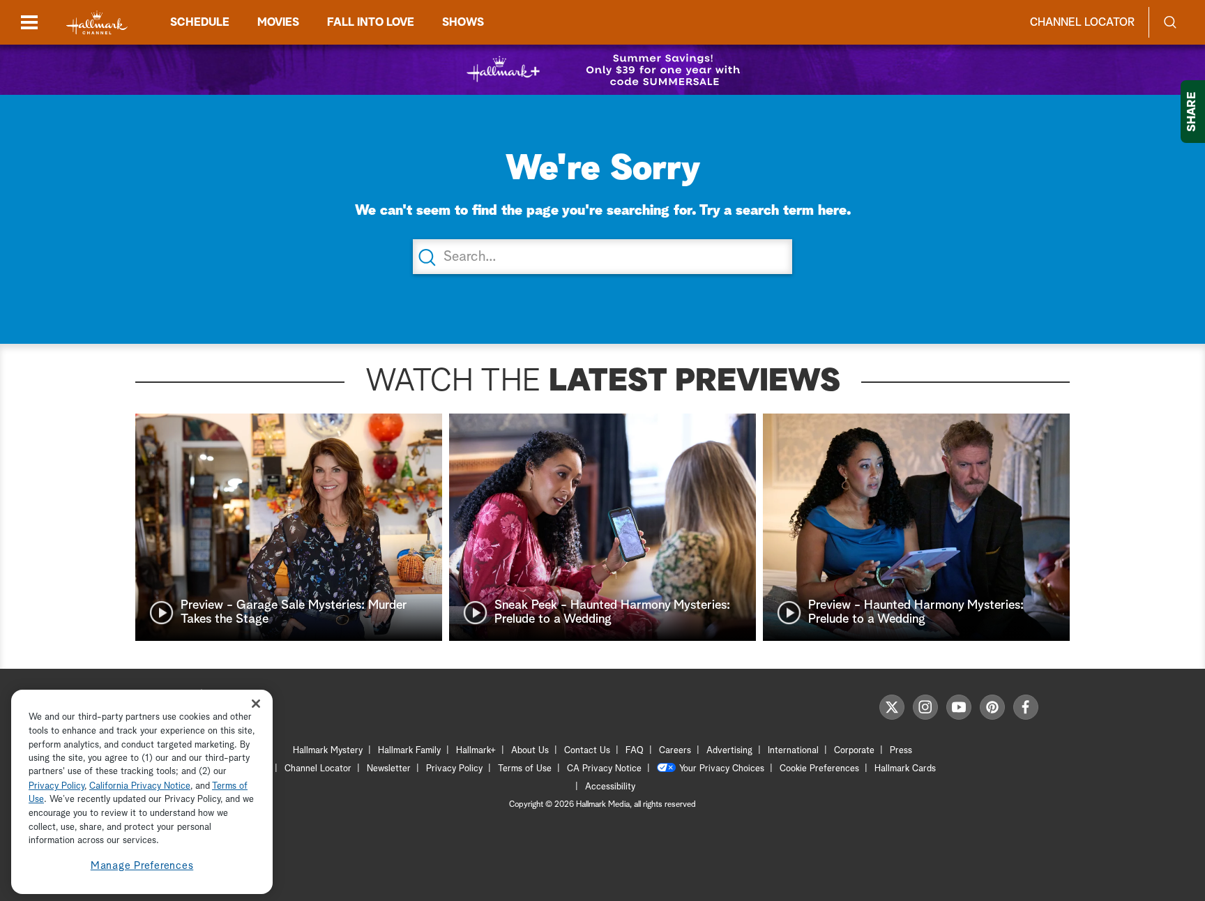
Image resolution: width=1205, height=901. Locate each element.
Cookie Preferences (819, 768)
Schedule (199, 22)
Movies (278, 22)
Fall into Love (370, 22)
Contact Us (587, 750)
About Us (530, 750)
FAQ (635, 750)
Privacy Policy (454, 768)
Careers (675, 750)
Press (901, 750)
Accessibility (610, 787)
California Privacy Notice (139, 786)
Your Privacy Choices (721, 768)
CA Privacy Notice (604, 768)
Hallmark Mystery (328, 750)
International (793, 750)
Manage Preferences (142, 866)
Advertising (729, 750)
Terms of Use (525, 768)
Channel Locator (1082, 22)
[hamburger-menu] (29, 22)
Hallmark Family (409, 750)
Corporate (854, 750)
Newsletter (389, 768)
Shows (463, 22)
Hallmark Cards (905, 768)
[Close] (256, 704)
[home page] (97, 22)
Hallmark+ (476, 750)
